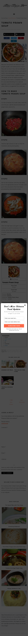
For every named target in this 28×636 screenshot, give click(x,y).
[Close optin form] (25, 305)
